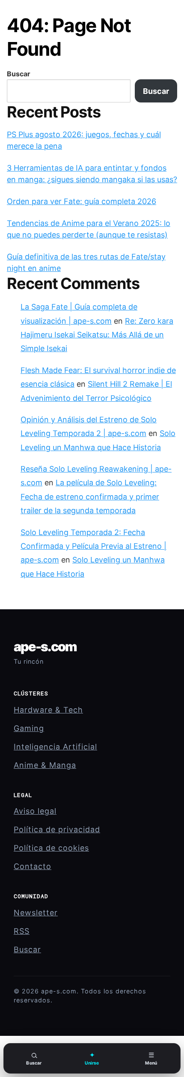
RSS (22, 931)
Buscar (18, 73)
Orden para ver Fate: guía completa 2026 (81, 201)
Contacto (32, 866)
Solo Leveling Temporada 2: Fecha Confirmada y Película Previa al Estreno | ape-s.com (93, 546)
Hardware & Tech (48, 709)
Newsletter (36, 912)
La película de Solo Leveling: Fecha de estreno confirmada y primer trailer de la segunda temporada (90, 496)
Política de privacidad (57, 829)
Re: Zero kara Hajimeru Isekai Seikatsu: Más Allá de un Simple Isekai (97, 334)
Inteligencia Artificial (55, 746)
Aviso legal (35, 810)
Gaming (29, 728)
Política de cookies (51, 847)
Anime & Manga (45, 765)
